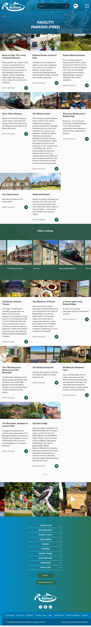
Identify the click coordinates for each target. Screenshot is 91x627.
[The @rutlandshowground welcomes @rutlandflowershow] (73, 499)
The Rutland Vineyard (43, 367)
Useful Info (45, 567)
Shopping (45, 549)
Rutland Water (45, 530)
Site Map (30, 615)
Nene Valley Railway (12, 113)
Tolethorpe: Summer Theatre (12, 303)
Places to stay (45, 535)
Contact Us (20, 615)
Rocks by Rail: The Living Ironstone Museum (14, 56)
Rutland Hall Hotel (41, 194)
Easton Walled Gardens (74, 55)
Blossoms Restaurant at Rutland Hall (74, 115)
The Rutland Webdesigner (78, 622)
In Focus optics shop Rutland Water (72, 303)
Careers (85, 615)
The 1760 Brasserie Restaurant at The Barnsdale (11, 370)
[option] (20, 255)
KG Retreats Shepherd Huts (73, 369)
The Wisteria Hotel (41, 113)
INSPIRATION (46, 563)
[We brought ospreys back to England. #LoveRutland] (45, 499)
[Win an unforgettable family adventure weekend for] (18, 499)
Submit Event (58, 615)
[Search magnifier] (66, 6)
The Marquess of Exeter (44, 301)
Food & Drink (45, 539)
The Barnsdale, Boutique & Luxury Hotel (15, 425)
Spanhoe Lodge (40, 423)
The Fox (10, 268)
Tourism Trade (40, 615)
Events (45, 544)
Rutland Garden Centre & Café (44, 56)
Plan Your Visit (45, 558)
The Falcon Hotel (10, 194)
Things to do (45, 525)
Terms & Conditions (73, 615)
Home (4, 16)
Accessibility (10, 615)
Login (50, 615)
